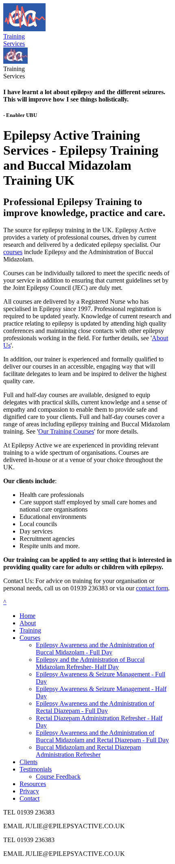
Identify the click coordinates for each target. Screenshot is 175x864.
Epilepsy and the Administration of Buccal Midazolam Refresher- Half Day (90, 663)
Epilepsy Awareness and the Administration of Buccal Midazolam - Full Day (95, 649)
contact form (152, 588)
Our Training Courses (66, 431)
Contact (29, 798)
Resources (33, 783)
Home (27, 615)
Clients (28, 761)
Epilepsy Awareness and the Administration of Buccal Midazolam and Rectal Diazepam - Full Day (102, 736)
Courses (30, 637)
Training (30, 630)
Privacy (29, 791)
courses (12, 251)
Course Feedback (58, 776)
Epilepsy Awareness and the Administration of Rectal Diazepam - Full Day (95, 707)
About (28, 623)
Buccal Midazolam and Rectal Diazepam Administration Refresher (88, 751)
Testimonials (36, 769)
